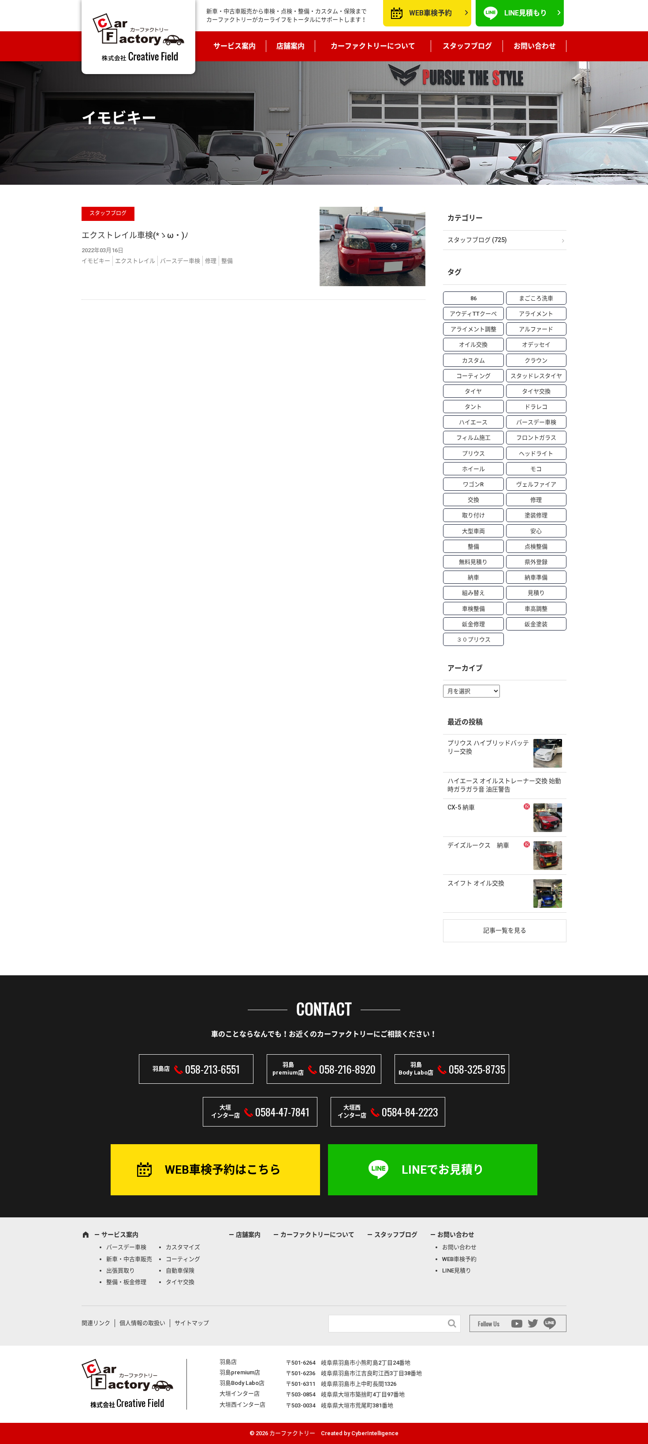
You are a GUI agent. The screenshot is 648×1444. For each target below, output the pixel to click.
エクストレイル (135, 260)
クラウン (536, 360)
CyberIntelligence (374, 1433)
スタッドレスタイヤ (536, 376)
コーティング (473, 376)
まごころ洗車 (536, 298)
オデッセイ (536, 344)
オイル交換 (473, 344)
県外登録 (536, 562)
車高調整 (536, 608)
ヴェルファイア (536, 484)
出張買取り (120, 1270)
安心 (536, 531)
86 (473, 298)
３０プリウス (473, 639)
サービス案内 (234, 46)
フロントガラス (536, 437)
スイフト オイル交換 (475, 883)
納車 (473, 577)
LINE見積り (456, 1270)
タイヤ (473, 391)
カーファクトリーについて (373, 46)
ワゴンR (473, 484)
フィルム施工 (473, 437)
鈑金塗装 (536, 624)
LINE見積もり (525, 13)
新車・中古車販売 (129, 1259)
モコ (536, 469)
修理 (210, 260)
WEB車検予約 (430, 13)
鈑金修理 (473, 624)
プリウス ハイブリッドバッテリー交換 (488, 747)
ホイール (473, 469)
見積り (536, 593)
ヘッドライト (536, 453)
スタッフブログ (467, 46)
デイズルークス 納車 (478, 845)
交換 (473, 499)
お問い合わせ (535, 46)
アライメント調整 (473, 329)
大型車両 (473, 531)
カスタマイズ (183, 1247)
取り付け (473, 515)
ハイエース (473, 422)
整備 (227, 260)
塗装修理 (536, 515)
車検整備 (473, 608)
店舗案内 (290, 46)
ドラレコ (536, 406)
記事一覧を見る (504, 930)
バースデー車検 (180, 260)
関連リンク (96, 1323)
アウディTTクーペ (473, 313)
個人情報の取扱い (142, 1323)
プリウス (473, 453)
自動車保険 (180, 1270)
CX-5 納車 (461, 807)
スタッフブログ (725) (477, 239)
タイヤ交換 (536, 391)
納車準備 (536, 577)
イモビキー (96, 260)
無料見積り (473, 562)
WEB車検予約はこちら (223, 1169)
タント (473, 406)
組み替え (473, 593)
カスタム (473, 360)
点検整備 (536, 546)
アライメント (536, 313)
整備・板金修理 (126, 1282)
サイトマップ (192, 1323)
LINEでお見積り (443, 1169)
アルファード (536, 329)
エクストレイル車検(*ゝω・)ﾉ (135, 235)
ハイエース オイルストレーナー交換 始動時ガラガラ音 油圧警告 (504, 785)
